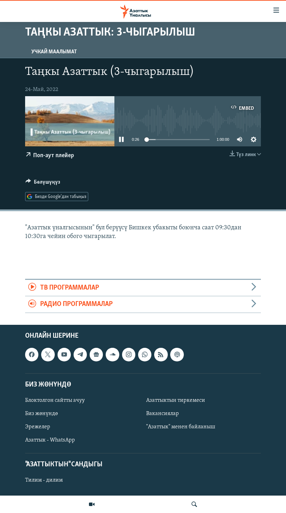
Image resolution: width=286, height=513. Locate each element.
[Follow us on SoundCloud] (112, 354)
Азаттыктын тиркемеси (175, 400)
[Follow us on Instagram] (128, 354)
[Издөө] (194, 504)
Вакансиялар (162, 413)
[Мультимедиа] (91, 504)
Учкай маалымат (54, 52)
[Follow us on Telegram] (80, 354)
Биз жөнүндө (41, 413)
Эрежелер (37, 427)
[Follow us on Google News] (96, 354)
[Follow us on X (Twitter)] (47, 354)
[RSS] (160, 354)
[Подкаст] (176, 354)
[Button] (42, 183)
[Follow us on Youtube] (64, 354)
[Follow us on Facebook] (31, 354)
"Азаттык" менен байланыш (180, 427)
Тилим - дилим (44, 480)
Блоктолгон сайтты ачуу (55, 400)
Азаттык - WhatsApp (50, 440)
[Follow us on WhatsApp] (144, 354)
